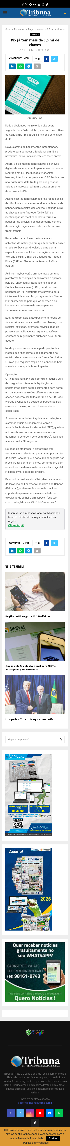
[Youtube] (40, 1113)
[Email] (49, 1113)
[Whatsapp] (59, 1113)
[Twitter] (20, 1113)
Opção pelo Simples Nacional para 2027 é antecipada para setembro (30, 668)
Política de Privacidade (36, 1143)
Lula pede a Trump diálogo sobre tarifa (29, 719)
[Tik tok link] (47, 4)
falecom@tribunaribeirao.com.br (35, 1102)
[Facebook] (11, 1113)
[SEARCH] (61, 739)
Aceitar (53, 1138)
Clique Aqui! (16, 525)
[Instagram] (30, 1113)
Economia (35, 35)
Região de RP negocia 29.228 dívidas (27, 616)
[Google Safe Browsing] (35, 1035)
